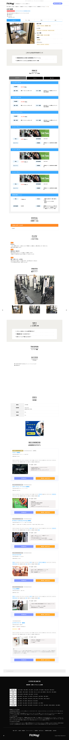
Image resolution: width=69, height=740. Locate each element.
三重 (34, 694)
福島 (50, 689)
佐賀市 (26, 705)
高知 (34, 700)
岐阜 (29, 694)
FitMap (59, 735)
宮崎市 (47, 705)
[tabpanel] (34, 309)
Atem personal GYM (16, 554)
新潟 (18, 696)
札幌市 (21, 689)
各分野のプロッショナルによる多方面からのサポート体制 (27, 60)
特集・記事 (15, 730)
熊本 (34, 705)
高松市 (26, 700)
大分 (39, 705)
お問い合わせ (41, 730)
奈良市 (42, 698)
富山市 (26, 696)
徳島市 (21, 700)
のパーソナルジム (23, 6)
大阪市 (21, 698)
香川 (23, 700)
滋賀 (34, 698)
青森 (24, 689)
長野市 (47, 696)
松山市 (31, 700)
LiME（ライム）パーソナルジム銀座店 (20, 486)
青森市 (27, 689)
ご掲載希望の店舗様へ (48, 730)
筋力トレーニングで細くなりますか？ (23, 336)
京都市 (26, 698)
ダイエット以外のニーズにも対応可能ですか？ (25, 331)
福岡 (18, 705)
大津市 (36, 698)
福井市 (36, 696)
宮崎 (44, 705)
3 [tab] (34, 314)
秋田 (29, 689)
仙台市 (48, 689)
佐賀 (23, 705)
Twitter (3, 735)
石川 (29, 696)
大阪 (18, 698)
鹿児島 (50, 705)
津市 (37, 694)
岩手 (40, 689)
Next (35, 33)
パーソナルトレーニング (9, 671)
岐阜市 (32, 694)
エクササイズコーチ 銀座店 (18, 622)
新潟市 (21, 696)
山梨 (39, 696)
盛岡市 (42, 689)
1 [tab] (31, 314)
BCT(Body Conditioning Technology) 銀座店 (21, 520)
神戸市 (31, 698)
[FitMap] (34, 736)
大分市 (42, 705)
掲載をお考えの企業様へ (58, 3)
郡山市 (53, 689)
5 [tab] (37, 314)
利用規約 (23, 730)
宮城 (45, 689)
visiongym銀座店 (15, 588)
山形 (34, 689)
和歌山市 (48, 698)
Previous (5, 33)
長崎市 (31, 705)
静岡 (24, 694)
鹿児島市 (53, 705)
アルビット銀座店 (16, 452)
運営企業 (54, 730)
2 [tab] (32, 314)
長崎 (29, 705)
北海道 (19, 689)
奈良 (39, 698)
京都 (23, 698)
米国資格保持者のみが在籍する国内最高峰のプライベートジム (28, 57)
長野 (44, 696)
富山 (23, 696)
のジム (17, 6)
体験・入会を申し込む (46, 478)
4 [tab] (36, 314)
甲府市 (42, 696)
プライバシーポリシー (30, 730)
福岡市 (21, 705)
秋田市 (32, 689)
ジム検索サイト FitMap (10, 6)
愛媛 (29, 700)
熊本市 (36, 705)
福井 (34, 696)
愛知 (18, 694)
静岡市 (27, 694)
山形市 (37, 689)
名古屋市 (21, 694)
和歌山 (45, 698)
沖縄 (56, 705)
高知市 (36, 700)
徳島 (18, 700)
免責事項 (36, 730)
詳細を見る (24, 478)
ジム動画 (19, 730)
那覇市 (59, 705)
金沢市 (31, 696)
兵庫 (29, 698)
